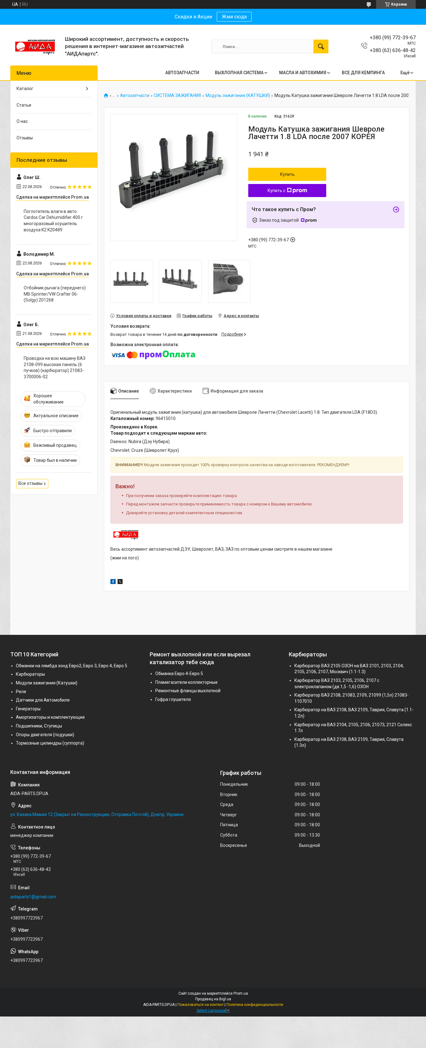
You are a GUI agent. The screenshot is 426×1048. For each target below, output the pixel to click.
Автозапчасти (134, 95)
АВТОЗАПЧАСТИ (182, 72)
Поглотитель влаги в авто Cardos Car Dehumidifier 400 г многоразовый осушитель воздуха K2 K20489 (53, 220)
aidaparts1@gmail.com (33, 896)
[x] (120, 582)
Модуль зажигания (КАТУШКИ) (238, 95)
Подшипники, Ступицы (39, 725)
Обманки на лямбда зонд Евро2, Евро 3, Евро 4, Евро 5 (71, 665)
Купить (287, 174)
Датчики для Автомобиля (43, 700)
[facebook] (113, 582)
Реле (21, 691)
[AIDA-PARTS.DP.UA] (35, 46)
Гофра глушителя (173, 699)
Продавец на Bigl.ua (213, 999)
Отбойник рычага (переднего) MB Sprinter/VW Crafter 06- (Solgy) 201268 (55, 293)
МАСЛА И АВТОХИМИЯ (302, 72)
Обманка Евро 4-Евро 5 (179, 673)
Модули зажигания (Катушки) (46, 682)
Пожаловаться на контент (200, 1004)
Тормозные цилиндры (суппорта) (50, 743)
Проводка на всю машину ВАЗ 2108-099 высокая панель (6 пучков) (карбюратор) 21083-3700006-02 (54, 367)
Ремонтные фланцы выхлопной (187, 690)
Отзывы (25, 137)
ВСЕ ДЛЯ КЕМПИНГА (363, 72)
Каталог (25, 88)
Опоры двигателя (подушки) (45, 734)
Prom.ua (241, 993)
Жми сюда (234, 17)
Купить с (276, 190)
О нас (22, 121)
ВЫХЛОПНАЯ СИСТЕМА (239, 72)
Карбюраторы (30, 674)
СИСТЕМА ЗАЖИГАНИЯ (177, 95)
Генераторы (28, 708)
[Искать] (320, 46)
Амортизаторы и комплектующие (50, 717)
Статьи (24, 105)
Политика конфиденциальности (254, 1004)
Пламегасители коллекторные (186, 682)
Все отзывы (30, 483)
